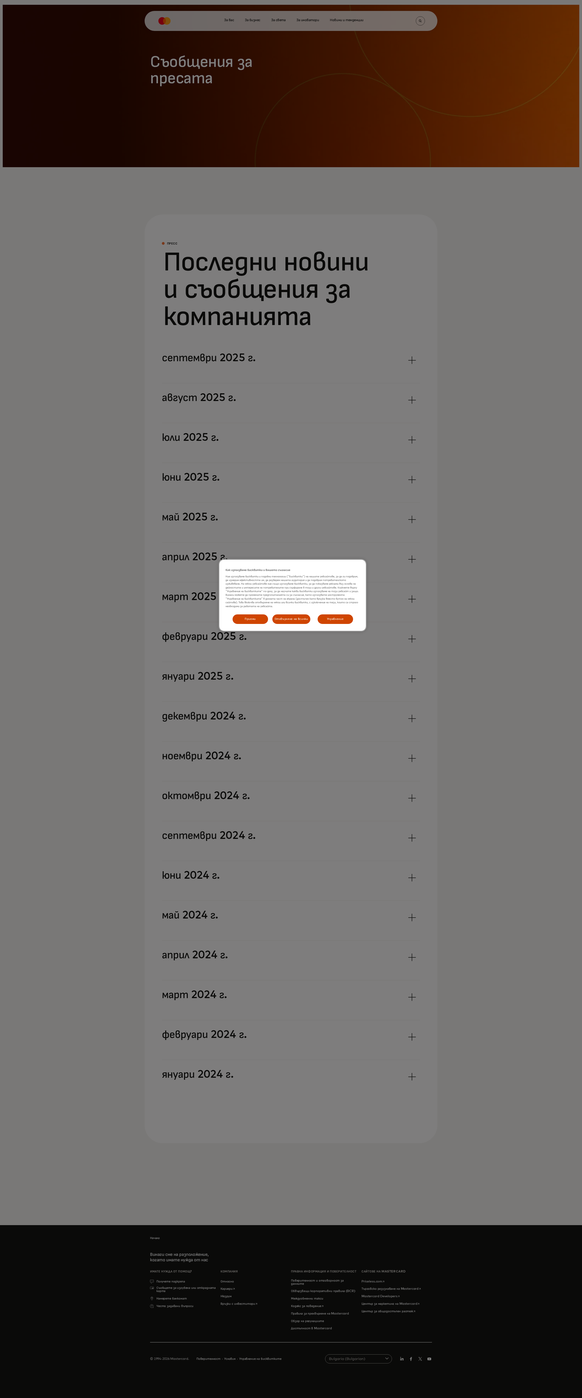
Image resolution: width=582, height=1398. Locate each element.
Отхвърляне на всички (291, 619)
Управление (335, 619)
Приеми (250, 619)
